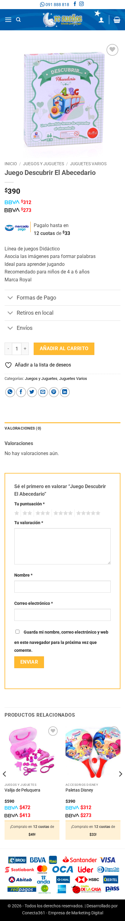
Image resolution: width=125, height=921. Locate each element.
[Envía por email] (43, 392)
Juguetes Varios (88, 163)
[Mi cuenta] (101, 19)
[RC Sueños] (62, 19)
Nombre (23, 575)
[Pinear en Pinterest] (54, 392)
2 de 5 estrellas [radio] (26, 513)
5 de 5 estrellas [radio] (87, 513)
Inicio (11, 163)
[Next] (120, 786)
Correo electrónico (33, 603)
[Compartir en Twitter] (32, 392)
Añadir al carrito (64, 348)
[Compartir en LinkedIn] (65, 392)
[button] (8, 19)
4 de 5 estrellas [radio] (62, 513)
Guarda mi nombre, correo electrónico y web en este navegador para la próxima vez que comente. (61, 641)
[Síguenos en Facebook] (75, 4)
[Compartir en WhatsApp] (10, 392)
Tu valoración (28, 522)
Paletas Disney (79, 790)
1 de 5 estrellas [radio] (16, 513)
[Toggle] (10, 298)
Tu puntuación (29, 504)
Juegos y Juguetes (43, 163)
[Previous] (4, 786)
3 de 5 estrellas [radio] (42, 513)
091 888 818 (57, 4)
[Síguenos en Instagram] (81, 4)
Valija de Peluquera (22, 790)
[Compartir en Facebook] (21, 392)
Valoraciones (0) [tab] (23, 428)
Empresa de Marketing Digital (75, 913)
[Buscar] (18, 19)
